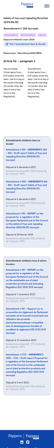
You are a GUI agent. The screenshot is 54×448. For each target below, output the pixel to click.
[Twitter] (27, 442)
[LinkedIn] (21, 442)
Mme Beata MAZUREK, (29, 53)
